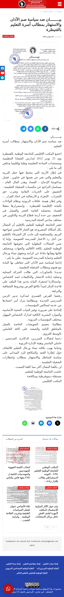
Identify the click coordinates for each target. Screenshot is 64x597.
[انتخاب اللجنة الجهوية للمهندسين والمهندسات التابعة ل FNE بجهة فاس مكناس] (18, 455)
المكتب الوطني (51, 487)
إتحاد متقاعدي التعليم (31, 564)
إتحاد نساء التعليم (13, 564)
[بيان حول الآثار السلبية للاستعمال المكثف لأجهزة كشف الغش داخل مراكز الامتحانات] (46, 494)
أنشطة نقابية (24, 448)
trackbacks (36, 542)
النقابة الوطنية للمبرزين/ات (48, 568)
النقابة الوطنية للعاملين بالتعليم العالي (32, 573)
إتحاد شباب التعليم (50, 564)
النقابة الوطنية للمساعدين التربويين (19, 568)
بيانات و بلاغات (8, 36)
